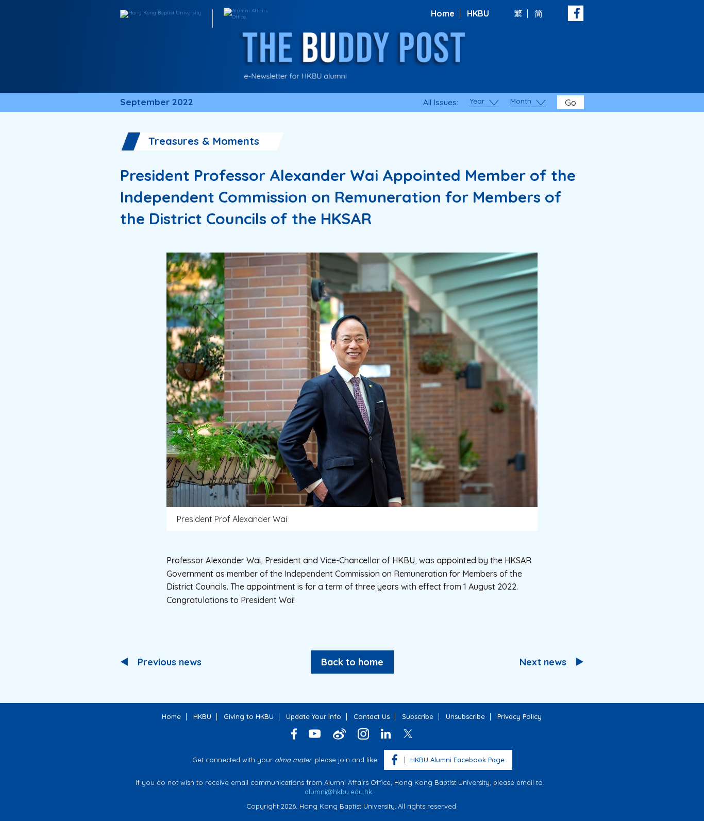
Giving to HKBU (249, 716)
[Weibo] (339, 734)
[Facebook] (294, 734)
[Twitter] (408, 733)
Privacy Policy (519, 716)
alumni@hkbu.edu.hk (338, 792)
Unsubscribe (465, 716)
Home (443, 13)
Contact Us (372, 716)
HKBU (478, 13)
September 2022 (156, 102)
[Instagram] (363, 734)
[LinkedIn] (386, 734)
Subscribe (417, 716)
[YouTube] (315, 733)
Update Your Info (313, 716)
